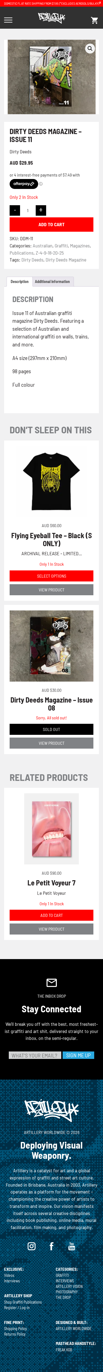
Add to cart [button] (51, 915)
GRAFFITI (62, 1275)
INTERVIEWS (65, 1280)
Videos (9, 1275)
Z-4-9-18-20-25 (50, 253)
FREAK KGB (64, 1349)
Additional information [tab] (52, 281)
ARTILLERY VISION (69, 1286)
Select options (51, 575)
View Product (52, 589)
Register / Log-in (17, 1307)
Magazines (80, 245)
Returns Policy (15, 1334)
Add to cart (51, 224)
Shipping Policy (15, 1328)
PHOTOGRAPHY (67, 1292)
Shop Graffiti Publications (23, 1302)
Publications (22, 253)
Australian (42, 245)
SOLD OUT (51, 729)
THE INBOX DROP (51, 996)
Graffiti (61, 245)
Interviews (12, 1280)
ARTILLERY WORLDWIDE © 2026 (51, 1132)
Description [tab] (20, 281)
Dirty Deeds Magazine (66, 260)
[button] (90, 49)
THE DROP (63, 1297)
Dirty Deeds (32, 260)
